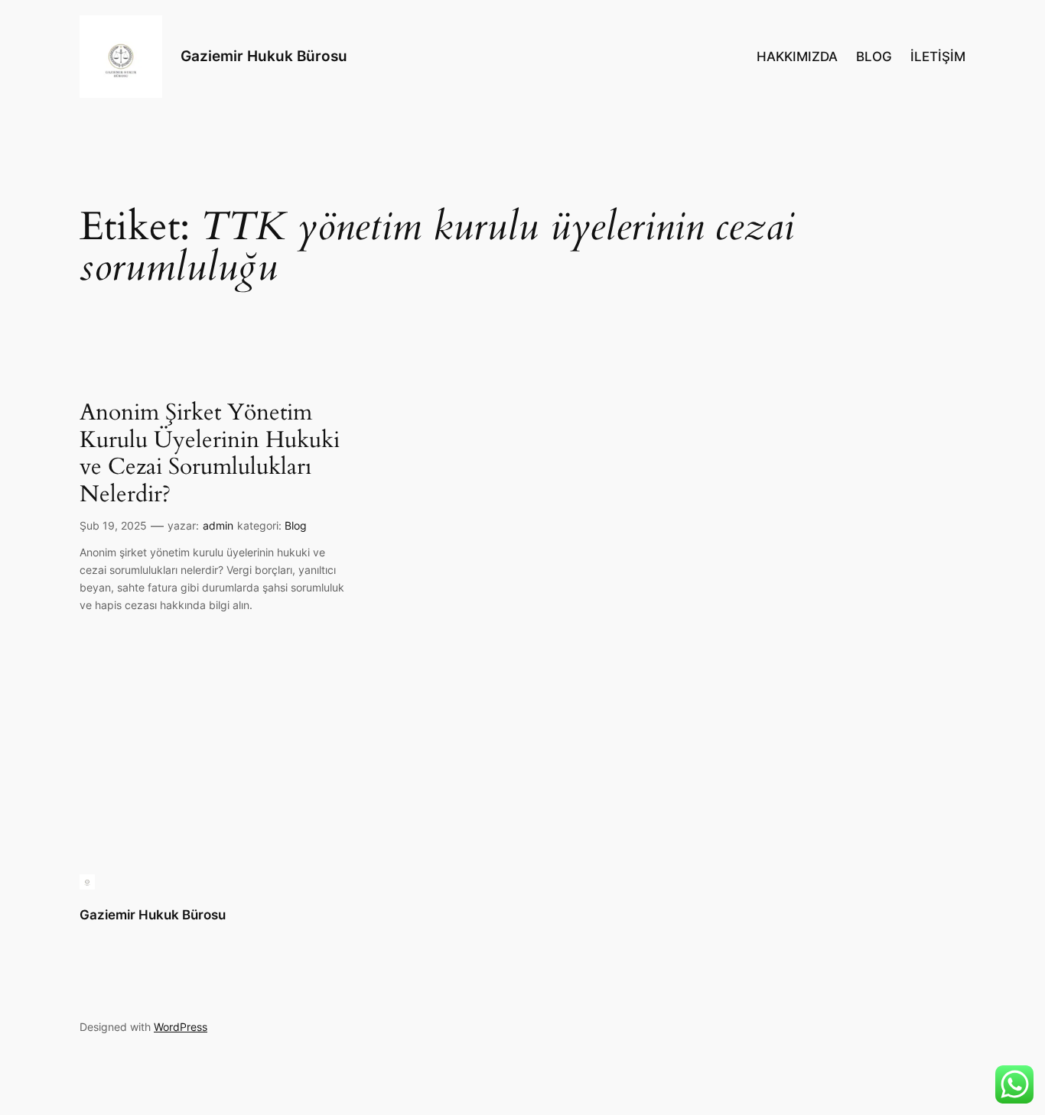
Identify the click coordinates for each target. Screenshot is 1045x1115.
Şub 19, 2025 (113, 525)
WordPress (180, 1026)
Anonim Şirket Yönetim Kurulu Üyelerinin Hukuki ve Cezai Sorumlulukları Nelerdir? (210, 454)
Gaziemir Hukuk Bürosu (264, 56)
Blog (296, 525)
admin (218, 525)
